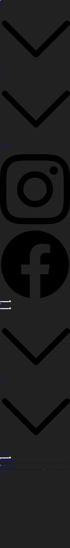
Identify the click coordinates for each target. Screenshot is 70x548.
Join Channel (2, 300)
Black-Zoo (1, 305)
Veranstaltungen (4, 74)
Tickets (3, 146)
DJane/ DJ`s (4, 4)
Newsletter (3, 147)
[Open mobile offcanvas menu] (0, 307)
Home (3, 3)
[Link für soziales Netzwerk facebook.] (35, 299)
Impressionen (6, 73)
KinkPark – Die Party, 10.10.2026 (8, 467)
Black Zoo (5, 145)
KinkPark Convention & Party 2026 (9, 460)
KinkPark (5, 143)
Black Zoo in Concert (7, 144)
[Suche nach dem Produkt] (10, 301)
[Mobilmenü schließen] (0, 309)
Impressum (3, 455)
